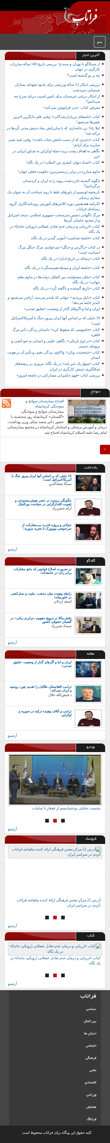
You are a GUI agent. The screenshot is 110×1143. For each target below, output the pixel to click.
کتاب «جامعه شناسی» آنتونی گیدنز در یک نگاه (65, 238)
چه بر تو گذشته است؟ (83, 75)
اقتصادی (90, 1082)
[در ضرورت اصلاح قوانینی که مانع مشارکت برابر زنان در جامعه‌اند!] (88, 576)
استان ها (90, 1033)
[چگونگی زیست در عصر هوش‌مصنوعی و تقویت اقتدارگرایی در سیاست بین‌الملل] (88, 507)
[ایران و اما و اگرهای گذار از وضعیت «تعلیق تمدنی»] (88, 669)
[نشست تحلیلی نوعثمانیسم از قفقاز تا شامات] (55, 780)
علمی (93, 1070)
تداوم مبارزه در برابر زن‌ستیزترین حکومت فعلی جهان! (59, 171)
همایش (91, 1107)
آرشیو (12, 549)
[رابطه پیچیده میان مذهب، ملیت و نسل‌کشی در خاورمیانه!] (88, 600)
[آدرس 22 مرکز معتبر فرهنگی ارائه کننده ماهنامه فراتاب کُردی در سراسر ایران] (55, 872)
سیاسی (91, 1009)
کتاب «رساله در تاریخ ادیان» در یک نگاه (70, 258)
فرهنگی (91, 1058)
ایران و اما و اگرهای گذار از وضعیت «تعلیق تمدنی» (62, 309)
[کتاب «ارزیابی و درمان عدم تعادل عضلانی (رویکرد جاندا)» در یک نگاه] (55, 948)
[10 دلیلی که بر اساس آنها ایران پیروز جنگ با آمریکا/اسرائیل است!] (88, 483)
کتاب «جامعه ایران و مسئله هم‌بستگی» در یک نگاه (62, 268)
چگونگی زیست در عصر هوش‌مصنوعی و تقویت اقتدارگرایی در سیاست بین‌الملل (43, 502)
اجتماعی (91, 1046)
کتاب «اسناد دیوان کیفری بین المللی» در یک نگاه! (63, 162)
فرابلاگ (91, 1119)
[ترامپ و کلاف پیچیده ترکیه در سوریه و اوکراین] (88, 718)
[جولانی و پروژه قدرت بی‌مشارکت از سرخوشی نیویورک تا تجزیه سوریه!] (88, 532)
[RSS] (6, 403)
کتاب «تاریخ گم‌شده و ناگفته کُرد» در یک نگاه (66, 288)
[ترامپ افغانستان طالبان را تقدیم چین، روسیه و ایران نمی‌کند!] (88, 693)
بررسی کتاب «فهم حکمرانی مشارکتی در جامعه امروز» (58, 375)
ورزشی (91, 1095)
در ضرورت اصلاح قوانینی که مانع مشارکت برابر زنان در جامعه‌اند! (42, 570)
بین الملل (90, 1021)
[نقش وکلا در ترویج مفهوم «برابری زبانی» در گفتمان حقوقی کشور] (88, 625)
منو (99, 42)
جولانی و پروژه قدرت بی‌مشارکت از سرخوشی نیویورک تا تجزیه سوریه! (47, 526)
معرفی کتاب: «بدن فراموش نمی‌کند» (72, 107)
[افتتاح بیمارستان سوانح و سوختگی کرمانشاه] (87, 411)
